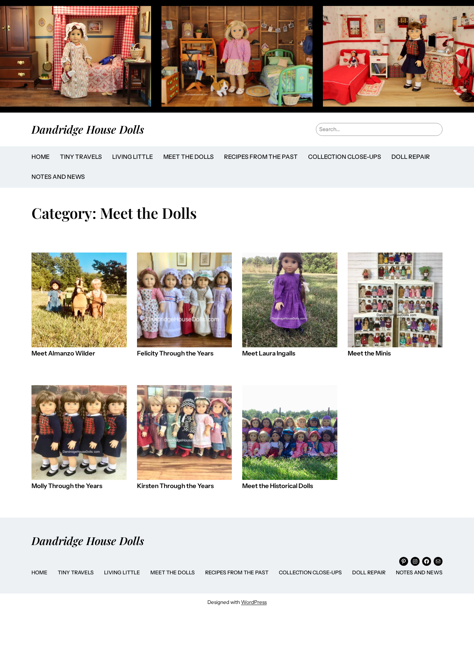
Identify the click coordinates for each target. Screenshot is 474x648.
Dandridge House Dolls (87, 129)
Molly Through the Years (66, 486)
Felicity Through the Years (175, 353)
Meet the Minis (369, 353)
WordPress (254, 602)
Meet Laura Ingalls (268, 353)
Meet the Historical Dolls (277, 486)
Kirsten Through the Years (175, 486)
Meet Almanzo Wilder (63, 353)
